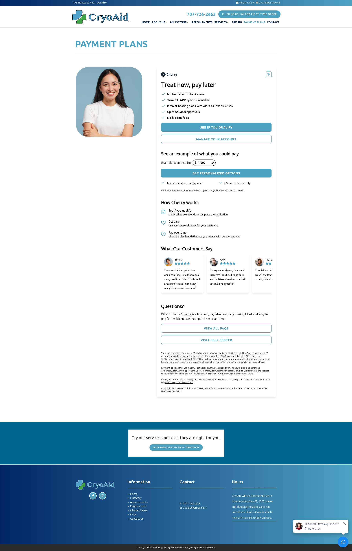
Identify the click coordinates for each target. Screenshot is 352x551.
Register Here (138, 506)
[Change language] (269, 74)
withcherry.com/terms (211, 370)
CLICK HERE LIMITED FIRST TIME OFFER (249, 14)
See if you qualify (216, 127)
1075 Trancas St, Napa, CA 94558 (89, 2)
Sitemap (158, 547)
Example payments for (176, 162)
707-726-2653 (201, 14)
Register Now (247, 2)
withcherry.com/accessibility (179, 382)
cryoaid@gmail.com (269, 2)
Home (134, 493)
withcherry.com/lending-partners (178, 370)
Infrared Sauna (138, 510)
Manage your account (216, 139)
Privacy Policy (170, 547)
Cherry (187, 314)
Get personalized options (216, 173)
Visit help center (216, 340)
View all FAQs (216, 328)
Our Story (136, 497)
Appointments (139, 502)
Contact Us (137, 518)
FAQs (133, 514)
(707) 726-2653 (191, 503)
